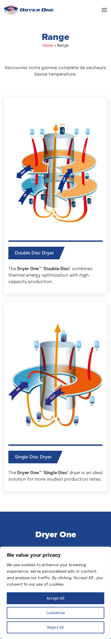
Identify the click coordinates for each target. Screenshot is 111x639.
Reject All (55, 627)
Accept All (55, 598)
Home (48, 46)
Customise (55, 612)
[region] (55, 593)
